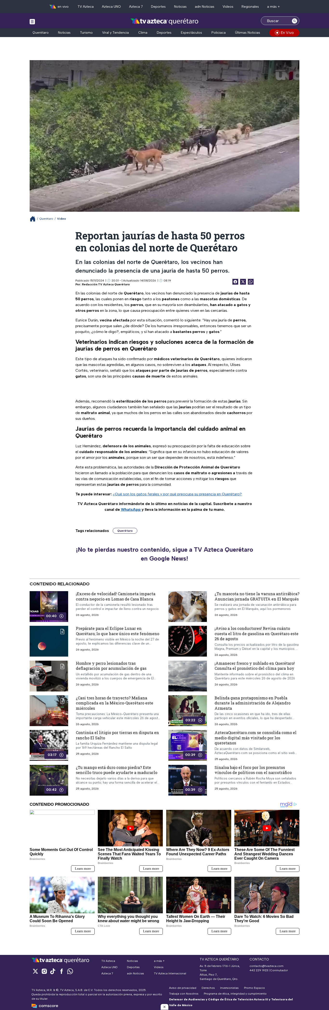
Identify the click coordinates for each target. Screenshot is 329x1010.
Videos (228, 7)
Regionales (250, 7)
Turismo (86, 33)
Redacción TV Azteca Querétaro (106, 284)
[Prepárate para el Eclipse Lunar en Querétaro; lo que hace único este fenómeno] (49, 641)
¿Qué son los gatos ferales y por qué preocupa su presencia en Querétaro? (177, 494)
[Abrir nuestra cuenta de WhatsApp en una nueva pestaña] (70, 971)
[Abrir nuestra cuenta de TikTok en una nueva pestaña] (53, 971)
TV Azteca (86, 7)
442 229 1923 (259, 970)
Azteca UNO (111, 7)
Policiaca (218, 33)
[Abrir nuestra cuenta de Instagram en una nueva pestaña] (44, 971)
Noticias (180, 7)
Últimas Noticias (247, 33)
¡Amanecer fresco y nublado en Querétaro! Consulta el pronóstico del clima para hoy (255, 665)
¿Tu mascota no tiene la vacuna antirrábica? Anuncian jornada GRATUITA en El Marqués (257, 596)
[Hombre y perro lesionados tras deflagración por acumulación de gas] (49, 675)
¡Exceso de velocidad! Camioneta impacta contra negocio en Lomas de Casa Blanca (115, 596)
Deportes (158, 7)
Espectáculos (191, 33)
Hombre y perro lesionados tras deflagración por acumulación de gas (111, 665)
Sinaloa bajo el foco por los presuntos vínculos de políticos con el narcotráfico (253, 770)
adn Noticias (204, 7)
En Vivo (287, 32)
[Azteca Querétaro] (165, 21)
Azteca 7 (136, 7)
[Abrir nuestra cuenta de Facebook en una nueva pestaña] (61, 971)
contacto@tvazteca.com (266, 966)
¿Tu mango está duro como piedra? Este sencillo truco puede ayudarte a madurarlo (116, 770)
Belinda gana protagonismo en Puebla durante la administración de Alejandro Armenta (252, 702)
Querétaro (41, 33)
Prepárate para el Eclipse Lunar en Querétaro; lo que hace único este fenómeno (117, 631)
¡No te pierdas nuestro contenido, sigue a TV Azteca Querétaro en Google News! (164, 554)
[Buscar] (294, 21)
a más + (273, 7)
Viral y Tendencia (115, 33)
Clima (142, 33)
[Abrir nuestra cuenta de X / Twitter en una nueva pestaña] (35, 971)
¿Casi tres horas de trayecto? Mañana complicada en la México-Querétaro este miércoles (114, 702)
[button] (164, 1007)
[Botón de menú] (32, 21)
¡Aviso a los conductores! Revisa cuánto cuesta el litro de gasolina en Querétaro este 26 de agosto (256, 633)
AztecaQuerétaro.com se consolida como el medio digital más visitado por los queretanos (255, 737)
